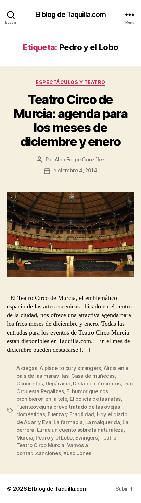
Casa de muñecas (93, 376)
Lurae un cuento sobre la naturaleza (80, 429)
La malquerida (102, 422)
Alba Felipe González (80, 159)
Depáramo (58, 383)
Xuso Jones (77, 453)
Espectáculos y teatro (70, 82)
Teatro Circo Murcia (40, 445)
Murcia (24, 437)
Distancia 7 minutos (96, 383)
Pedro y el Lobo (54, 437)
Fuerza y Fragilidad (71, 414)
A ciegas (26, 368)
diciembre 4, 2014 (75, 170)
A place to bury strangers (70, 368)
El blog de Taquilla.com (70, 14)
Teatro (108, 437)
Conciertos (29, 383)
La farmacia (68, 422)
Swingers (86, 437)
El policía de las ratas (95, 399)
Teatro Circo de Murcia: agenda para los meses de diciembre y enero (71, 120)
